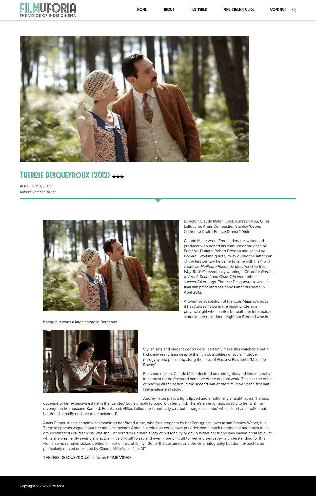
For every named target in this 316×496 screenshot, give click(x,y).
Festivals (199, 9)
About (169, 9)
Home (142, 9)
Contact (278, 9)
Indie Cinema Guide (239, 9)
